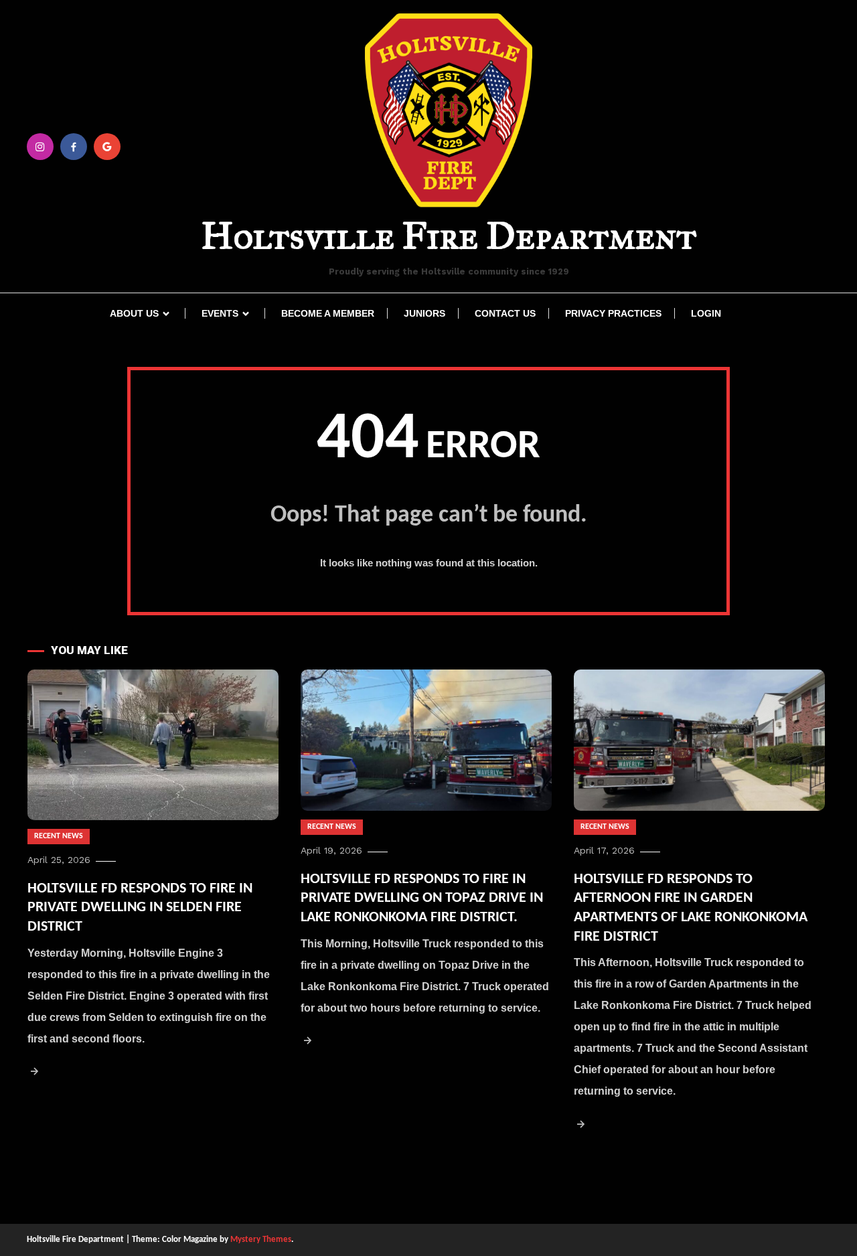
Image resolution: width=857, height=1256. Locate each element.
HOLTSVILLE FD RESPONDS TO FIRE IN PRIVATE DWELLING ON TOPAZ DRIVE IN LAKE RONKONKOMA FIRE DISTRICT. (422, 898)
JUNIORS (424, 313)
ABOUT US (134, 313)
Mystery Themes (260, 1239)
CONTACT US (505, 313)
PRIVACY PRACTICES (613, 313)
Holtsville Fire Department (448, 235)
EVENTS (220, 313)
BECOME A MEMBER (327, 313)
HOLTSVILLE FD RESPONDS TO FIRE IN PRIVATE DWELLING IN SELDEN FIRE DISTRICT (139, 908)
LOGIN (706, 313)
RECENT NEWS (58, 836)
